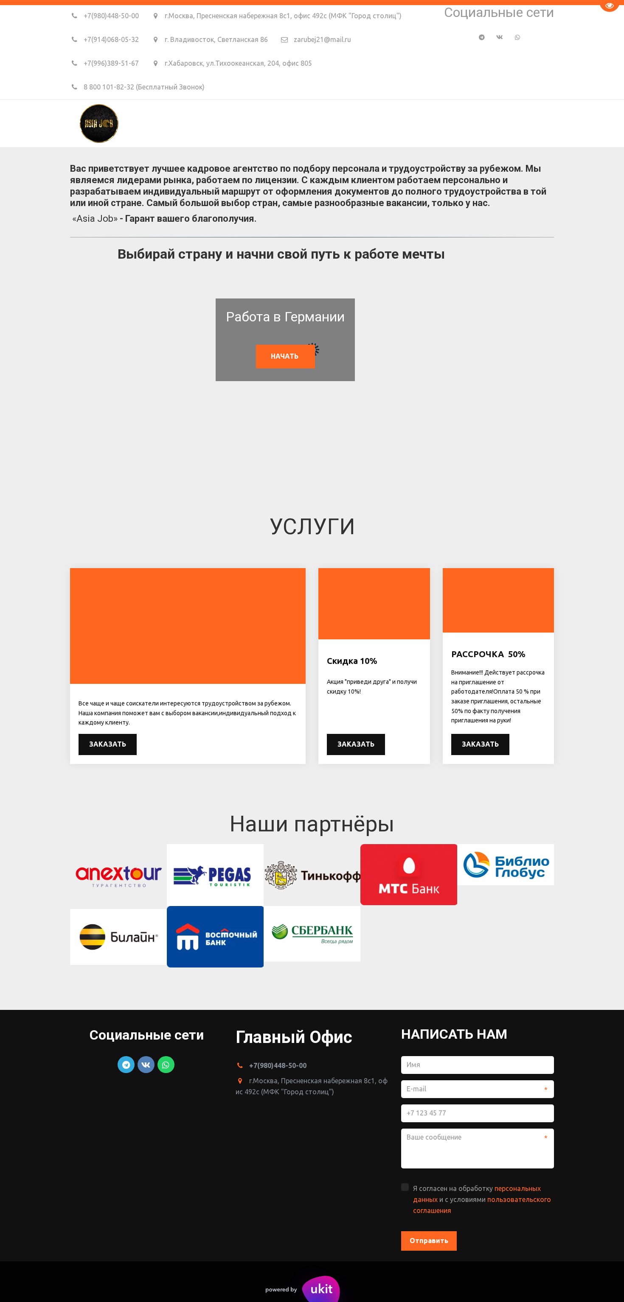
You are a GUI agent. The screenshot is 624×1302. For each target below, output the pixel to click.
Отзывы (455, 123)
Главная (200, 123)
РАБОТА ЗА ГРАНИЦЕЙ (349, 123)
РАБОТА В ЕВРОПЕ (260, 123)
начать (285, 356)
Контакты (503, 123)
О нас (416, 123)
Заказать (107, 744)
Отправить (429, 1240)
